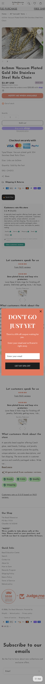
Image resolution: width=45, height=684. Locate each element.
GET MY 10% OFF (22, 366)
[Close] (41, 311)
